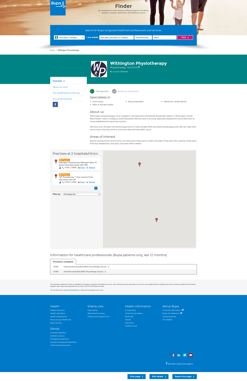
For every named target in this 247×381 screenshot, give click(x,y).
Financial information (171, 310)
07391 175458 (70, 167)
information (74, 290)
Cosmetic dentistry (58, 333)
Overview (57, 81)
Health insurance (57, 310)
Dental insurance (57, 336)
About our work (60, 87)
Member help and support (180, 364)
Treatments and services (60, 345)
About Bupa (170, 306)
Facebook (55, 104)
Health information (138, 306)
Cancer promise (169, 316)
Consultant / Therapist (68, 37)
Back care (129, 316)
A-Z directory (130, 310)
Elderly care (95, 306)
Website (92, 167)
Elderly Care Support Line (98, 316)
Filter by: (57, 194)
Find (184, 37)
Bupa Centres (56, 323)
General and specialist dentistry (63, 342)
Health (54, 306)
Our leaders (167, 320)
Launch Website (120, 71)
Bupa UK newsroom (171, 313)
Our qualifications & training (66, 93)
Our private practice (62, 99)
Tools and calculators (133, 313)
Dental (54, 328)
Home (52, 50)
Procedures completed (63, 262)
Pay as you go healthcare (60, 320)
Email (82, 167)
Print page (135, 376)
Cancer (128, 320)
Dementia (129, 323)
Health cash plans (57, 313)
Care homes (93, 310)
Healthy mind (131, 326)
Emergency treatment (59, 339)
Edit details (158, 376)
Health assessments (58, 316)
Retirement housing (96, 313)
